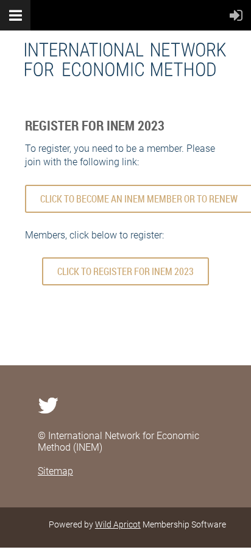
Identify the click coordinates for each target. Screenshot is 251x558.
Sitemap (55, 471)
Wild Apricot (118, 524)
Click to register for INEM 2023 (125, 271)
